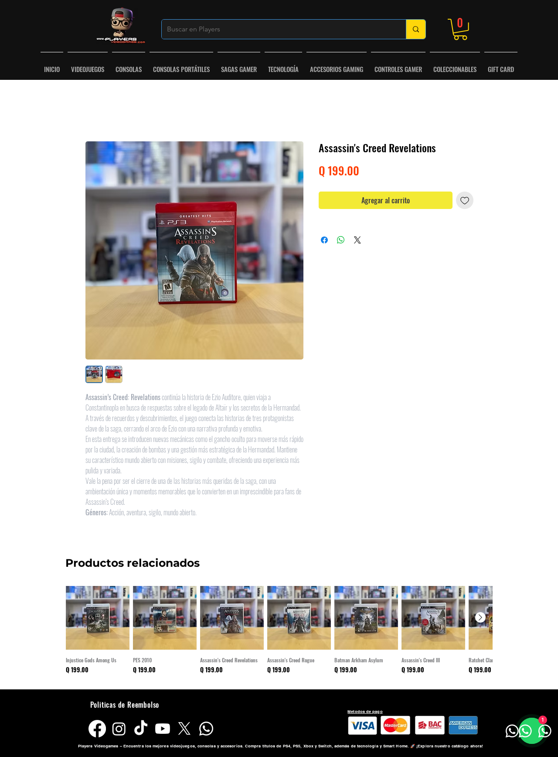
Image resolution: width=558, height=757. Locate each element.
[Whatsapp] (206, 730)
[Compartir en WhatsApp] (341, 241)
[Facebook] (97, 730)
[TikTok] (141, 730)
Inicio (92, 111)
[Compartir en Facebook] (324, 241)
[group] (279, 635)
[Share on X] (357, 241)
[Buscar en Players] (415, 29)
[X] (184, 730)
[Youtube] (162, 730)
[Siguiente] (480, 619)
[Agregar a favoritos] (464, 202)
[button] (460, 29)
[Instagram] (119, 730)
